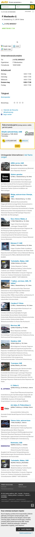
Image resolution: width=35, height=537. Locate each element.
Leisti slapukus (26, 529)
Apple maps (7, 49)
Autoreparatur (5, 97)
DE (31, 2)
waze (17, 46)
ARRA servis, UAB (17, 163)
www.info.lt (4, 499)
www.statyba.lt (5, 501)
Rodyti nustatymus (25, 533)
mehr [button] (17, 146)
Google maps (7, 46)
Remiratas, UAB (16, 443)
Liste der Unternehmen (8, 12)
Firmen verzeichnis (15, 2)
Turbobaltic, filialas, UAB (19, 261)
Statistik (27, 495)
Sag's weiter (7, 114)
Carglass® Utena (17, 303)
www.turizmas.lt (20, 499)
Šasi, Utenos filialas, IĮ (19, 219)
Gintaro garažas (16, 174)
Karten (21, 484)
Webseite (25, 141)
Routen (25, 486)
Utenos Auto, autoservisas (20, 420)
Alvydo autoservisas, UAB (11, 132)
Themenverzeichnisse (7, 489)
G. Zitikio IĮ (14, 385)
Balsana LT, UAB (16, 243)
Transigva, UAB (16, 363)
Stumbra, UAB (16, 341)
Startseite (3, 486)
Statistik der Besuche (11, 110)
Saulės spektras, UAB (11, 493)
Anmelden (4, 497)
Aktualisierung (8, 112)
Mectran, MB (15, 325)
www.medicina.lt (15, 501)
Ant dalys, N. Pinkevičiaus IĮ (21, 405)
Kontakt (20, 493)
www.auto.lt (12, 499)
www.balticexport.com (27, 501)
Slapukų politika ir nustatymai (16, 495)
